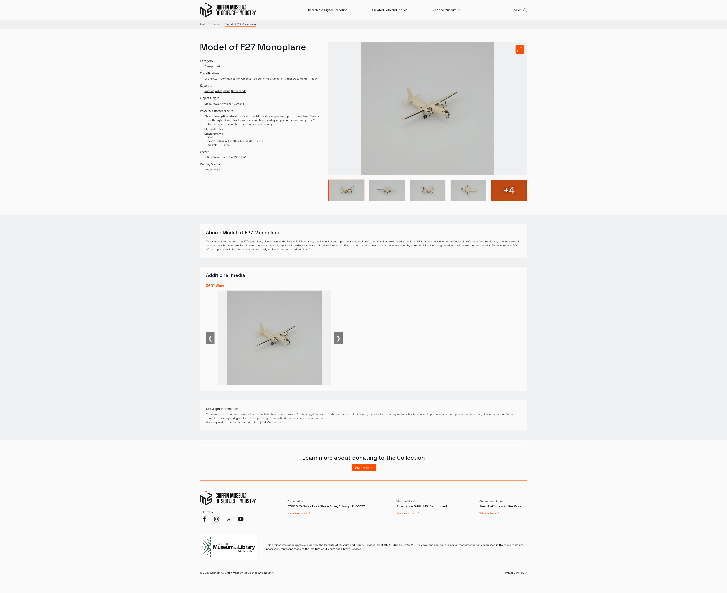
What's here (488, 513)
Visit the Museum (444, 10)
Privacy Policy (514, 573)
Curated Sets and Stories (389, 10)
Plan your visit (406, 513)
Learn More (362, 467)
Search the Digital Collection (327, 10)
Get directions (297, 513)
